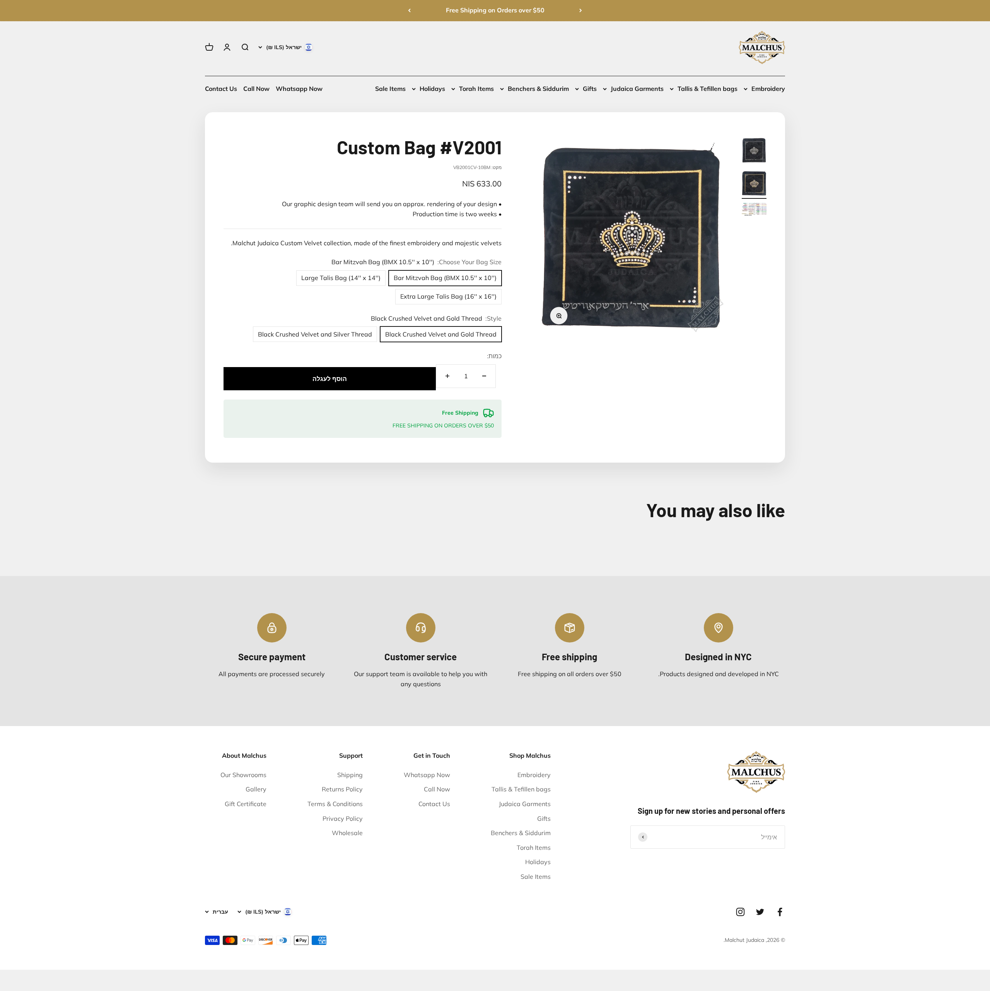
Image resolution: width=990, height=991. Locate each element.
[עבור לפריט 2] (754, 184)
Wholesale (347, 833)
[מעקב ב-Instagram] (740, 912)
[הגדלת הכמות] (447, 376)
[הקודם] (580, 10)
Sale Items (390, 88)
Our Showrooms (243, 775)
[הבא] (409, 10)
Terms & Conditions (335, 804)
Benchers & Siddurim (538, 88)
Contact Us (221, 88)
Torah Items (476, 88)
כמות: (494, 356)
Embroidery (768, 88)
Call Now (256, 88)
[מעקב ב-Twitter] (760, 912)
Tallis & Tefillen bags (707, 88)
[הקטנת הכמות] (484, 376)
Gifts (590, 88)
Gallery (256, 789)
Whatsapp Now (299, 88)
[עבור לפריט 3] (754, 210)
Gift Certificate (245, 804)
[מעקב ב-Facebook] (780, 912)
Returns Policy (342, 789)
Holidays (432, 88)
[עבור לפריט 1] (754, 151)
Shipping (350, 775)
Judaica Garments (637, 88)
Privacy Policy (343, 818)
